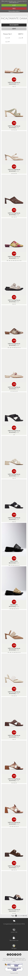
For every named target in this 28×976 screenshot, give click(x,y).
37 (11, 260)
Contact (8, 960)
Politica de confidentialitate (16, 958)
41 (18, 260)
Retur (24, 960)
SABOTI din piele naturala (14, 82)
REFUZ (14, 8)
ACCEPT (14, 5)
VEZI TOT (24, 915)
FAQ (21, 960)
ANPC (14, 961)
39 (15, 260)
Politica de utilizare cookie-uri (14, 11)
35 (12, 130)
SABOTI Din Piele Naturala (14, 300)
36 (13, 86)
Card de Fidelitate (15, 960)
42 (20, 260)
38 (13, 260)
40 (16, 130)
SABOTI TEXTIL (14, 561)
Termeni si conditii (6, 958)
